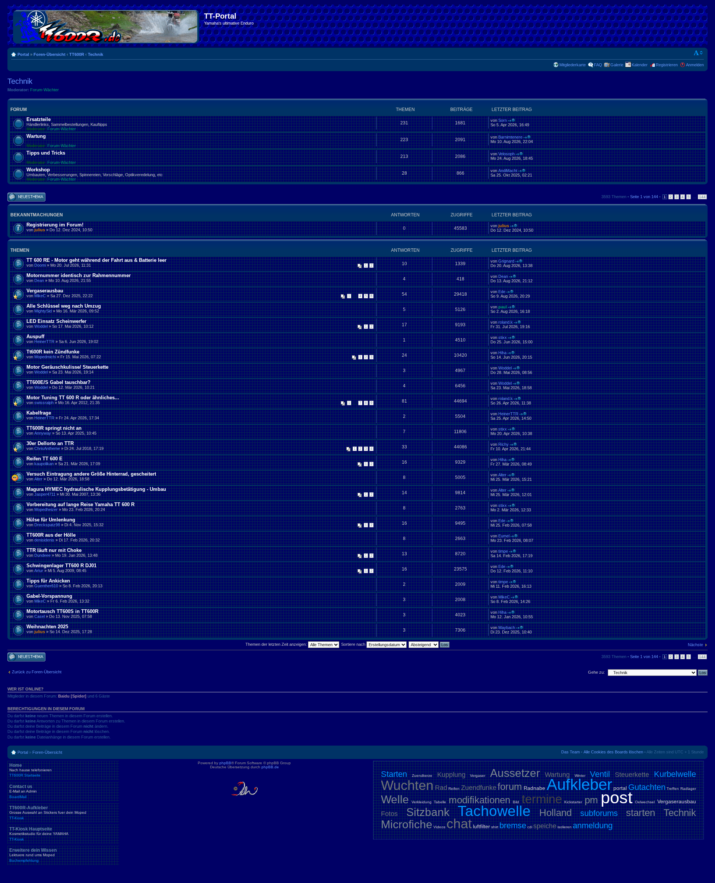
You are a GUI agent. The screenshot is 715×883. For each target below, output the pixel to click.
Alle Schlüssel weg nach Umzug (63, 306)
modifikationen (479, 800)
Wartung (36, 136)
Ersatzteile (38, 119)
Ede (501, 291)
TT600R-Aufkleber (47, 812)
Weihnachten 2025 (47, 626)
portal (620, 788)
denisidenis (44, 540)
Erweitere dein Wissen (33, 855)
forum (510, 786)
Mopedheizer (46, 509)
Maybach (506, 627)
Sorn (502, 120)
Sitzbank (427, 812)
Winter (580, 776)
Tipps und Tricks (45, 153)
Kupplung (451, 774)
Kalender (640, 65)
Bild (516, 802)
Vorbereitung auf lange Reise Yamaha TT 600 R (80, 504)
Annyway (42, 433)
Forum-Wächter (44, 90)
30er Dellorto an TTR (50, 443)
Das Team (570, 752)
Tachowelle (494, 811)
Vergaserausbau (44, 290)
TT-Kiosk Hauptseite (39, 833)
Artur (38, 570)
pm (591, 800)
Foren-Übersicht (50, 54)
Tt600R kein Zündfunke (52, 352)
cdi (529, 827)
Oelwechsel (645, 802)
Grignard (506, 261)
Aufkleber (579, 784)
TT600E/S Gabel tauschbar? (58, 382)
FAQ (598, 65)
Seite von (644, 196)
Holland (555, 812)
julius (39, 230)
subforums (599, 813)
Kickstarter (573, 802)
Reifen (454, 789)
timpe (503, 551)
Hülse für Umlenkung (50, 520)
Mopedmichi (45, 357)
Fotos (389, 813)
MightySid (43, 311)
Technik (95, 54)
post (617, 797)
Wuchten (407, 785)
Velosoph (506, 154)
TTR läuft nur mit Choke (54, 550)
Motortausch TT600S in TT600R (62, 611)
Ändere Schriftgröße (698, 53)
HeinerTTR (44, 341)
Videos (439, 827)
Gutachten (646, 787)
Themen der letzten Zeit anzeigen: (276, 644)
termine (542, 799)
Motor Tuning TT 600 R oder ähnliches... (72, 397)
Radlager (688, 789)
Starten (394, 774)
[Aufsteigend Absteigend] (429, 644)
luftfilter (481, 826)
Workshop (38, 169)
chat (459, 823)
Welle (395, 799)
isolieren (564, 827)
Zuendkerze (422, 776)
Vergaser (477, 776)
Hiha (502, 352)
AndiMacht (507, 170)
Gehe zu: (596, 672)
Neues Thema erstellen (20, 197)
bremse (512, 825)
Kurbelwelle (675, 774)
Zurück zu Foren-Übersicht (36, 672)
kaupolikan (44, 463)
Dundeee (42, 555)
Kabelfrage (38, 413)
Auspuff (35, 336)
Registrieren (667, 65)
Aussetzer (515, 773)
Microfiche (406, 824)
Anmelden (695, 65)
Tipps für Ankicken (48, 581)
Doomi (40, 265)
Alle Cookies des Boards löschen (613, 752)
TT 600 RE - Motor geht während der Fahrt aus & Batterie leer (96, 260)
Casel (39, 616)
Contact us (23, 791)
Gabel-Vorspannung (49, 596)
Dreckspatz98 (47, 525)
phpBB (225, 763)
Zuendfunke (478, 787)
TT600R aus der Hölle (51, 535)
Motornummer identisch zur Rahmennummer (78, 275)
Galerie (616, 65)
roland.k (505, 322)
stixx (502, 337)
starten (640, 812)
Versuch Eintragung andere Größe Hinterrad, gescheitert (91, 474)
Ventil (600, 774)
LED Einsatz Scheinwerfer (56, 321)
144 (702, 197)
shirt (494, 827)
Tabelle (440, 802)
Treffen (673, 789)
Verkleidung (421, 802)
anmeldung (593, 825)
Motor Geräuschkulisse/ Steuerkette (67, 367)
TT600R (76, 54)
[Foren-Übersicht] (106, 25)
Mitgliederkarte (572, 65)
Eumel (503, 536)
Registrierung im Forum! (54, 225)
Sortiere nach (353, 644)
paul (502, 307)
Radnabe (534, 788)
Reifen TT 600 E (44, 458)
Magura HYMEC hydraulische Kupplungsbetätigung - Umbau (96, 489)
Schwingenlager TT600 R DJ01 (61, 565)
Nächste (695, 644)
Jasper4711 (44, 494)
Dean (39, 280)
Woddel (41, 326)
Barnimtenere (510, 137)
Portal (23, 54)
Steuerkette (632, 774)
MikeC (40, 295)
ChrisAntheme (47, 448)
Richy (503, 444)
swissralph (44, 402)
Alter (38, 479)
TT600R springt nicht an (54, 428)
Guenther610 (46, 586)
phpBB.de (270, 767)
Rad (441, 787)
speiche (544, 826)
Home (30, 770)
